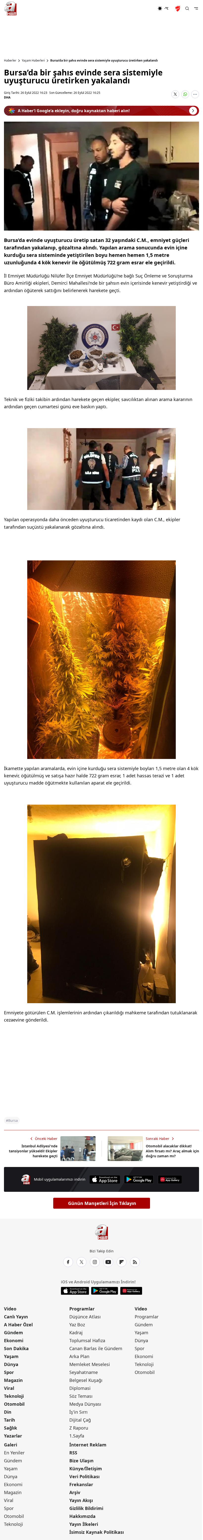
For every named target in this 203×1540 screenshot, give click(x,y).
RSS (73, 1453)
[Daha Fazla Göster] (195, 94)
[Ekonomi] (141, 8)
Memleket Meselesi (89, 1364)
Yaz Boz (77, 1325)
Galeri (10, 1445)
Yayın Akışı (81, 1500)
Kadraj (76, 1332)
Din (7, 1412)
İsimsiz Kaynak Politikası (96, 1532)
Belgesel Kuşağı (85, 1380)
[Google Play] (139, 1179)
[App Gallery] (170, 1179)
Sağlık (10, 1428)
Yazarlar (13, 1436)
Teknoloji (14, 1396)
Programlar (82, 1309)
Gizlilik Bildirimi (86, 1508)
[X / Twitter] (81, 1262)
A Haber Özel (18, 1325)
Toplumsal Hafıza (87, 1340)
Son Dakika (16, 1348)
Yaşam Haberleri (33, 61)
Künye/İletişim (85, 1469)
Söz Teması (81, 1396)
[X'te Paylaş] (175, 94)
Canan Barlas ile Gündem (95, 1348)
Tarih (9, 1420)
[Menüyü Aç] (196, 8)
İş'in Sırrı (78, 1412)
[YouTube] (108, 1262)
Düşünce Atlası (85, 1317)
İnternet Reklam (87, 1445)
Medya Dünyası (85, 1404)
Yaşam (11, 1356)
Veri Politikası (84, 1476)
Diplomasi (80, 1388)
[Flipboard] (122, 1262)
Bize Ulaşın (81, 1461)
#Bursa (12, 1120)
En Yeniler (14, 1453)
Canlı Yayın (16, 1317)
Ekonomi (13, 1340)
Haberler (10, 61)
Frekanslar (81, 1484)
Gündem (13, 1332)
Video (10, 1309)
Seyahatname (83, 1372)
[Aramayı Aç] (187, 8)
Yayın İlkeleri (83, 1524)
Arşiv (74, 1492)
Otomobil (14, 1404)
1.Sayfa (76, 1436)
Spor (9, 1372)
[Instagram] (95, 1262)
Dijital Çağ (80, 1420)
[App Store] (104, 1179)
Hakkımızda (82, 1516)
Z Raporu (78, 1428)
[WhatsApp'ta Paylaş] (185, 94)
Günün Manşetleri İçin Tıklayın (102, 1203)
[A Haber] (10, 8)
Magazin (13, 1380)
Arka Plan (79, 1356)
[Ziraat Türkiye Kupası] (178, 8)
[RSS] (135, 1262)
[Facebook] (68, 1262)
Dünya (11, 1364)
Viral (9, 1388)
